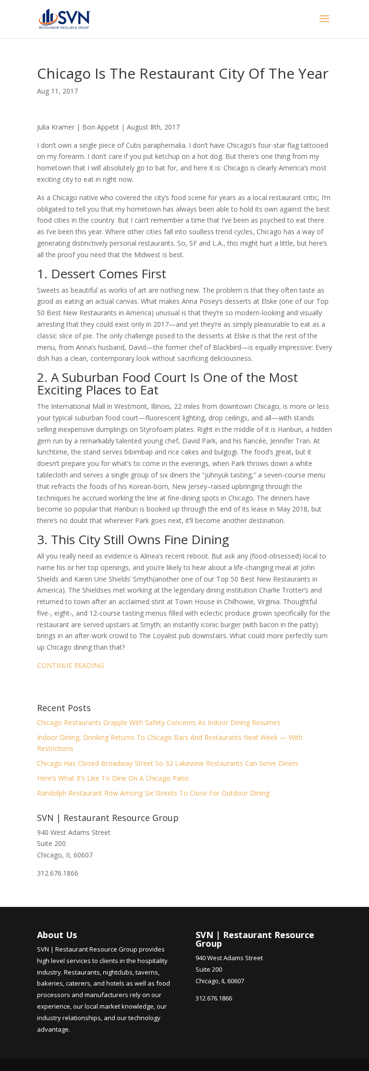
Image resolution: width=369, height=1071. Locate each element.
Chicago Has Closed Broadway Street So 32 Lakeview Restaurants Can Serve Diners (167, 763)
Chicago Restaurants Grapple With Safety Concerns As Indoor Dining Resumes (159, 722)
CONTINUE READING (70, 665)
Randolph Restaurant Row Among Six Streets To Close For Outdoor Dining (153, 792)
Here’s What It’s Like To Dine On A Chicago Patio (113, 778)
